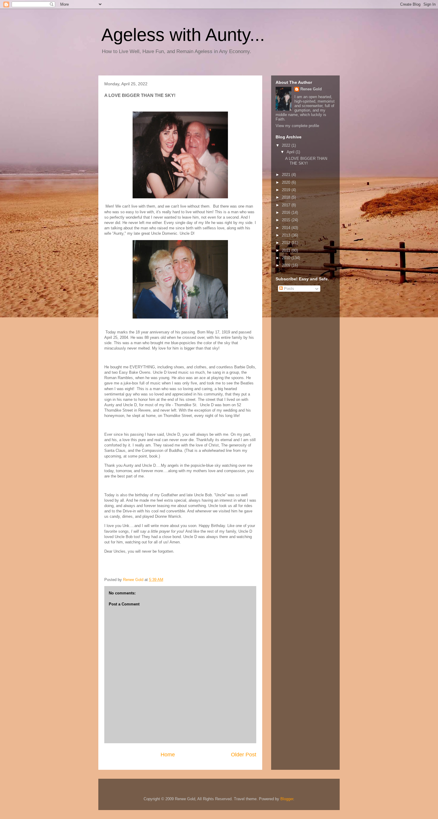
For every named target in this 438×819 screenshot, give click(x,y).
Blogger (286, 799)
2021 (286, 174)
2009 (286, 265)
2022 (286, 145)
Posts (288, 288)
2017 (286, 205)
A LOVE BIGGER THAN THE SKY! (306, 161)
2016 (286, 212)
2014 (286, 227)
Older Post (243, 755)
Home (168, 755)
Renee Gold (311, 89)
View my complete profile (297, 125)
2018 (286, 197)
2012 (286, 242)
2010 (286, 258)
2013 (286, 235)
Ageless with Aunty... (183, 35)
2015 (286, 220)
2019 (286, 190)
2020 (286, 182)
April (291, 152)
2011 (286, 250)
